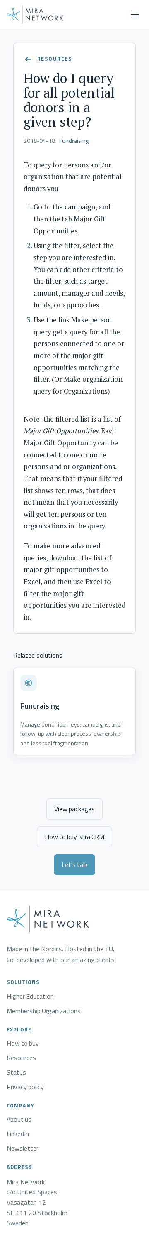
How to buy (23, 1043)
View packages (74, 809)
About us (19, 1119)
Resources (21, 1058)
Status (16, 1072)
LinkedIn (18, 1134)
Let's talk (74, 864)
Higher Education (30, 996)
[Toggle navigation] (134, 14)
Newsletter (22, 1148)
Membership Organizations (44, 1011)
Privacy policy (25, 1087)
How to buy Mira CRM (74, 837)
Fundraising (74, 140)
